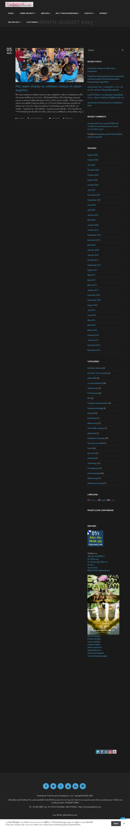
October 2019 (92, 230)
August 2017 (92, 270)
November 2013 (93, 350)
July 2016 (91, 310)
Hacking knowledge (95, 408)
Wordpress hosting (94, 483)
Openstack (91, 433)
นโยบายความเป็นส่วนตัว (15, 825)
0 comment (55, 118)
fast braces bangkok (95, 653)
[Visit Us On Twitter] (98, 752)
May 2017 (91, 275)
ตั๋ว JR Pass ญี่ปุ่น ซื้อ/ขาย (97, 562)
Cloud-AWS (92, 378)
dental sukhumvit (94, 650)
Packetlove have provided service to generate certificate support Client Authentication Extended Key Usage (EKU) (105, 79)
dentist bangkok (93, 636)
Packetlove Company (95, 438)
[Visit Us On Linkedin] (106, 752)
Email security (93, 393)
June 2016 (91, 315)
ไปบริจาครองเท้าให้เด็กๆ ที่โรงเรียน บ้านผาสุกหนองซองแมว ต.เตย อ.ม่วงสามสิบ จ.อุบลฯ (102, 126)
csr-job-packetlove (36, 118)
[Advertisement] (95, 703)
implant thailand (93, 645)
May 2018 (91, 245)
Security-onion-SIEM (95, 443)
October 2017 (92, 260)
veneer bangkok (93, 642)
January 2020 (93, 225)
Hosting (90, 413)
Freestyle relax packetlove (97, 403)
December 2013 (93, 345)
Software (91, 458)
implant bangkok (94, 639)
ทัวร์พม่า (90, 565)
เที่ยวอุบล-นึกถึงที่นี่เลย (96, 556)
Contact (88, 13)
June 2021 (91, 205)
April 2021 (91, 210)
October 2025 (92, 160)
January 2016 (93, 340)
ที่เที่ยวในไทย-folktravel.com (98, 570)
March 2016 (92, 330)
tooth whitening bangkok (97, 656)
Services (45, 13)
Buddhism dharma (94, 368)
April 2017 (91, 280)
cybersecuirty (92, 388)
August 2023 (92, 180)
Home (10, 13)
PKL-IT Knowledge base (67, 13)
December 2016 (93, 295)
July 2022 (91, 190)
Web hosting (92, 478)
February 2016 (93, 335)
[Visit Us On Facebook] (102, 752)
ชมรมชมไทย (92, 568)
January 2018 (93, 255)
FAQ (89, 398)
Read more (69, 118)
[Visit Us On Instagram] (110, 752)
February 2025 (93, 170)
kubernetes (92, 418)
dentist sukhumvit (94, 647)
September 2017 (94, 265)
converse (91, 123)
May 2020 (91, 220)
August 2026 (92, 155)
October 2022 (92, 185)
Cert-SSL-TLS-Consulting (97, 373)
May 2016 (91, 320)
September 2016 (94, 300)
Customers (32, 22)
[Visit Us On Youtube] (114, 752)
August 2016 (92, 305)
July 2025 (91, 165)
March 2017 (92, 285)
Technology (92, 463)
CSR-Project (14, 22)
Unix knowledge (93, 473)
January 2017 (93, 290)
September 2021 (94, 200)
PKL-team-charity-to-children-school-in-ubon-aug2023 (49, 88)
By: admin (21, 118)
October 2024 (92, 175)
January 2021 (93, 215)
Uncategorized (93, 468)
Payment (103, 13)
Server (90, 448)
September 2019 (94, 235)
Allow (116, 824)
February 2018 (93, 250)
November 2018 (93, 240)
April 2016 (91, 325)
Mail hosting (92, 423)
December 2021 (93, 195)
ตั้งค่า (78, 825)
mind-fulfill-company (95, 428)
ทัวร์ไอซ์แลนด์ (93, 559)
